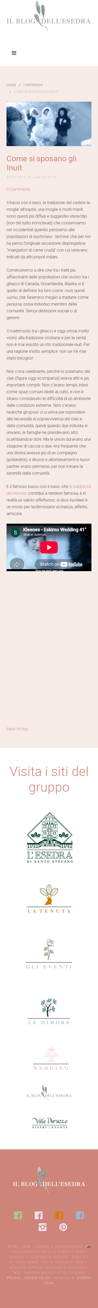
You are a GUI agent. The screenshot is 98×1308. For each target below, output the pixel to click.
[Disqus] (49, 658)
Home (11, 85)
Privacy (14, 1278)
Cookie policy (37, 1278)
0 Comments (18, 189)
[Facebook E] (18, 1215)
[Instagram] (42, 1227)
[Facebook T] (59, 1215)
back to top (17, 728)
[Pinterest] (63, 1227)
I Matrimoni (33, 85)
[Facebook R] (38, 1215)
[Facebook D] (80, 1215)
